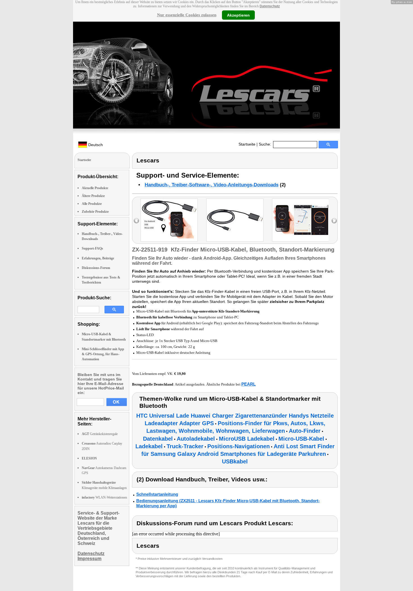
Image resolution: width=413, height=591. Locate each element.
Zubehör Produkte (95, 212)
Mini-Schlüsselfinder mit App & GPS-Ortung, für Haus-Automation (103, 354)
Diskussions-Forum (96, 268)
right (334, 220)
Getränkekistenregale (100, 434)
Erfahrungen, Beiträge (98, 258)
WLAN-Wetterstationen (104, 497)
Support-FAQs (92, 248)
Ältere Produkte (93, 196)
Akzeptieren (238, 15)
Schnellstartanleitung (157, 494)
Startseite (247, 144)
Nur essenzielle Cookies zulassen (186, 15)
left (136, 220)
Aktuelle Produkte (95, 188)
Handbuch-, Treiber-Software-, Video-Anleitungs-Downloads (211, 184)
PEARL (248, 384)
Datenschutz (270, 6)
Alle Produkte (92, 204)
